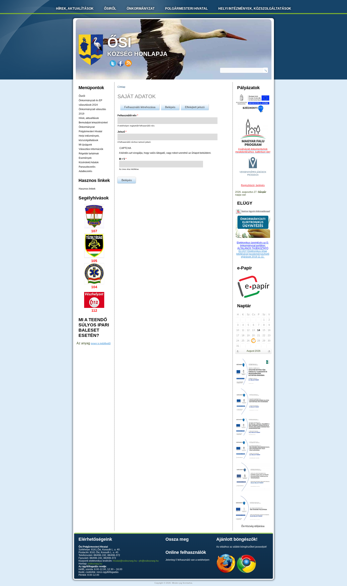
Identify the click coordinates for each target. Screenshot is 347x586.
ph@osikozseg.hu (149, 560)
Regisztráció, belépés (253, 185)
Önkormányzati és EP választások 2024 (90, 102)
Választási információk (91, 149)
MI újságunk (85, 144)
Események (85, 158)
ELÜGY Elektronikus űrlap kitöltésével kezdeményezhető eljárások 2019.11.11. (252, 254)
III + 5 (123, 159)
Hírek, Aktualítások (75, 8)
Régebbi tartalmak (89, 153)
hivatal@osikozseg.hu (125, 560)
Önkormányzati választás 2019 (92, 111)
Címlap (121, 87)
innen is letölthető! (101, 343)
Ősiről (110, 8)
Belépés (172, 107)
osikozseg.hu (95, 563)
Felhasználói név (127, 115)
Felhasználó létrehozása (139, 107)
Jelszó (122, 131)
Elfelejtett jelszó (195, 107)
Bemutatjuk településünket (93, 122)
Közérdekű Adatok (89, 162)
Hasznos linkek (87, 188)
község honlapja (137, 46)
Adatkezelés (85, 171)
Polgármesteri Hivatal (186, 8)
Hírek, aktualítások (89, 118)
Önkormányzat (141, 8)
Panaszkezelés (87, 166)
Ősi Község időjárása (252, 526)
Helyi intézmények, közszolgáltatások (254, 8)
